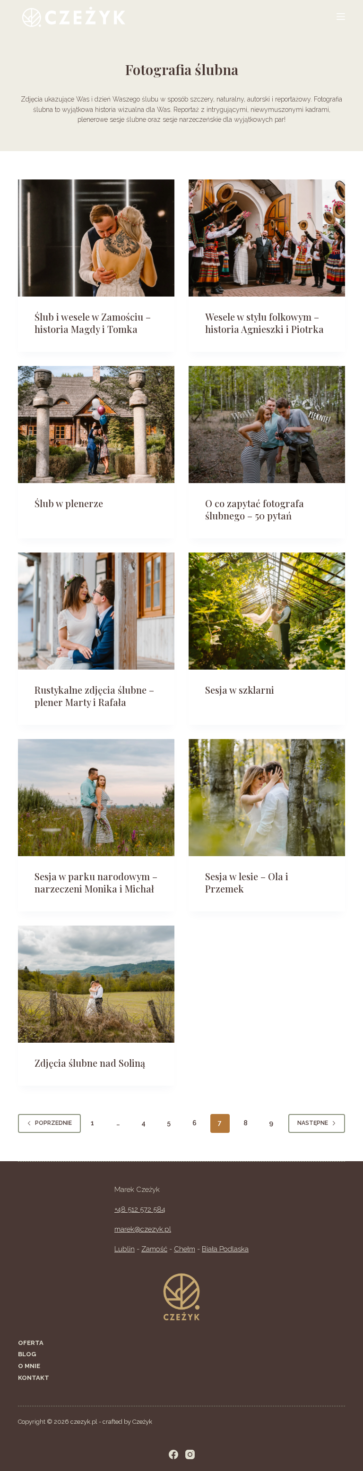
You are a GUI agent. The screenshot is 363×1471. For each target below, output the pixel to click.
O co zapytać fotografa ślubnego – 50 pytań (254, 509)
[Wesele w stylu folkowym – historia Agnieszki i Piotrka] (267, 238)
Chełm (184, 1249)
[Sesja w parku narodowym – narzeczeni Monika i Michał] (96, 797)
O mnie (29, 1365)
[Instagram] (190, 1454)
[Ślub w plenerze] (96, 424)
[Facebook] (173, 1454)
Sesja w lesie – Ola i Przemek (246, 882)
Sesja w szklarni (239, 689)
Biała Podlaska (225, 1249)
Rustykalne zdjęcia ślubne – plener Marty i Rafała (94, 695)
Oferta (30, 1342)
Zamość (154, 1249)
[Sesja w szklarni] (267, 611)
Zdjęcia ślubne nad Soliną (90, 1062)
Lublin (124, 1249)
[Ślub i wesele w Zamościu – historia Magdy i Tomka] (96, 238)
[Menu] (341, 16)
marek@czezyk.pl (142, 1229)
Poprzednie (53, 1123)
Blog (27, 1354)
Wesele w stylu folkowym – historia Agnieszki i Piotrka (264, 322)
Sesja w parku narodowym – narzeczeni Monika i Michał (96, 882)
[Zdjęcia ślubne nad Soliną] (96, 984)
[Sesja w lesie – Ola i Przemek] (267, 797)
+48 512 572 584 (139, 1209)
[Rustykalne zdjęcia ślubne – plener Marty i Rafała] (96, 611)
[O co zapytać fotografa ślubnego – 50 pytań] (267, 424)
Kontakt (33, 1377)
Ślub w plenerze (69, 503)
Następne (312, 1123)
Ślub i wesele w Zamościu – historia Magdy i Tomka (93, 322)
